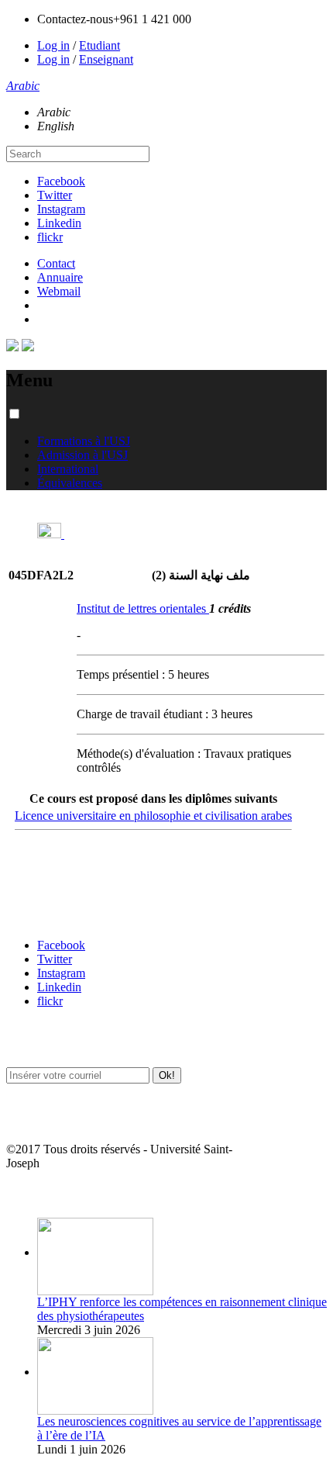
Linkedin (59, 223)
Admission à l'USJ (82, 454)
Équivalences (69, 482)
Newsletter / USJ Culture (59, 1043)
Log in (53, 45)
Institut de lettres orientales (143, 608)
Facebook (61, 181)
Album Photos (36, 1194)
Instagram (61, 209)
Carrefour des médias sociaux (71, 915)
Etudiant (99, 45)
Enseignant (106, 59)
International (67, 468)
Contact (56, 263)
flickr (50, 237)
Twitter (54, 195)
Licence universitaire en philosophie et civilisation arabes (153, 815)
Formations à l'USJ (83, 441)
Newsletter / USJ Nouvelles (64, 1119)
